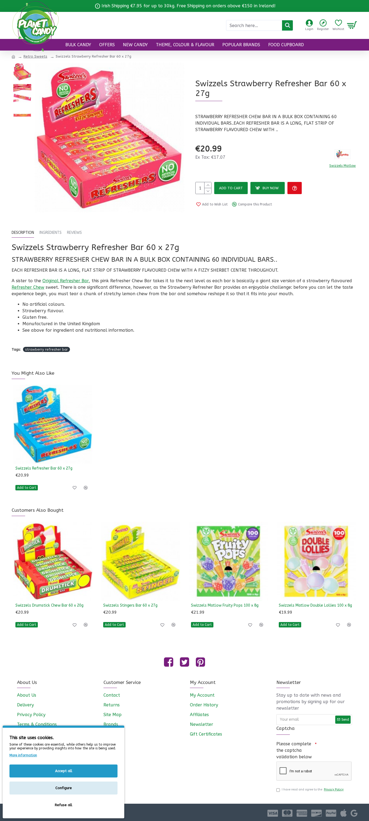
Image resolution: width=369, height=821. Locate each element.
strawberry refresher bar (46, 349)
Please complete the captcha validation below (294, 750)
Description (23, 232)
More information (23, 755)
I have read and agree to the (313, 789)
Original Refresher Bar (65, 280)
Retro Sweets (35, 56)
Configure (63, 788)
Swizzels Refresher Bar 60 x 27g (43, 468)
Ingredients (50, 232)
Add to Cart (231, 188)
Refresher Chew (28, 287)
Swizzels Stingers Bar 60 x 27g (130, 605)
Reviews (74, 232)
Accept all (63, 771)
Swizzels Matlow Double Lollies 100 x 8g (315, 605)
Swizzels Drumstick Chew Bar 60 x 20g (49, 605)
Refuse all (63, 805)
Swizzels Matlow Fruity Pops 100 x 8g (225, 605)
